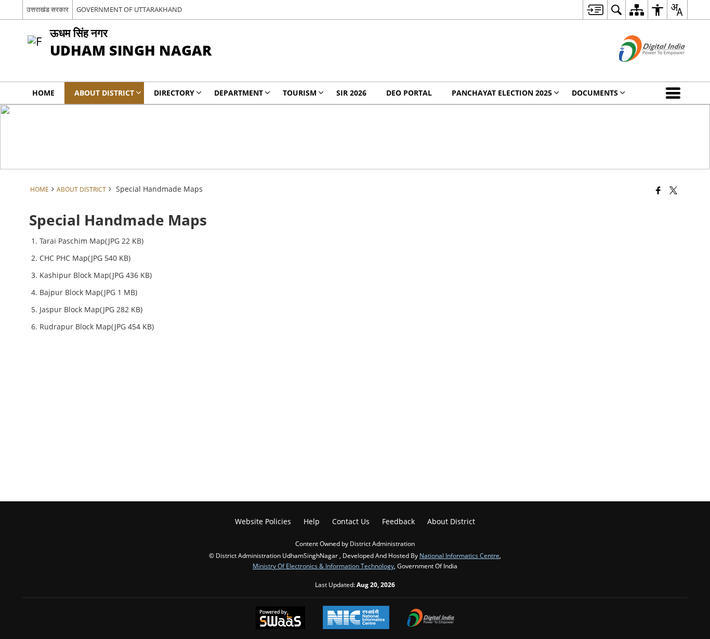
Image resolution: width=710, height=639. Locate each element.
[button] (675, 93)
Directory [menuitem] (174, 93)
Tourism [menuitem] (300, 93)
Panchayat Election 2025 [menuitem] (502, 93)
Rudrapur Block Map (75, 326)
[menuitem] (595, 9)
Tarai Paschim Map (72, 241)
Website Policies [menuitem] (263, 521)
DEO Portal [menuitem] (409, 93)
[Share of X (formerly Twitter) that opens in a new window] (673, 190)
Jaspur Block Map (70, 309)
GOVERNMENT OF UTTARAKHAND (129, 9)
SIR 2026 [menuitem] (351, 93)
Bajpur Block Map (70, 292)
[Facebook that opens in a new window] (658, 190)
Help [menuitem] (312, 521)
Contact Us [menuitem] (351, 521)
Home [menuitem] (43, 93)
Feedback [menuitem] (398, 521)
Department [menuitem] (238, 93)
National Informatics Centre (459, 555)
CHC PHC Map (64, 258)
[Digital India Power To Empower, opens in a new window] (431, 618)
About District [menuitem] (104, 93)
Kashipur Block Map (74, 275)
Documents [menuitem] (595, 93)
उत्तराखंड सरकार (48, 9)
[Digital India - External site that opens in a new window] (639, 70)
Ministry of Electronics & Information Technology (323, 566)
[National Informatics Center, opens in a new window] (356, 618)
